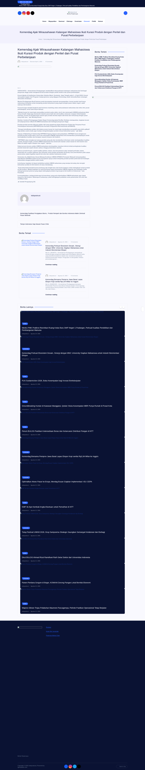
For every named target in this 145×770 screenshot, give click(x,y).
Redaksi (48, 676)
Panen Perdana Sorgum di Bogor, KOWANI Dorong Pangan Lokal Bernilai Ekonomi (56, 631)
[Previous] (120, 356)
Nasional (61, 21)
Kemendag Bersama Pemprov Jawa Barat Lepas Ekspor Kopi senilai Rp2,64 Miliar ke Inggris (60, 505)
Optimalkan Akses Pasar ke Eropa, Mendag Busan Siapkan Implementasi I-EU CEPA (57, 530)
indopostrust (24, 61)
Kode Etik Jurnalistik (52, 680)
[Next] (123, 356)
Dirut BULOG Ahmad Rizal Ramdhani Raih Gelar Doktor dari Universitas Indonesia (56, 606)
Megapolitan (52, 21)
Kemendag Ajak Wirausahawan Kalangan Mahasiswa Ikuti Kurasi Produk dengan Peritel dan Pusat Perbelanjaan (75, 39)
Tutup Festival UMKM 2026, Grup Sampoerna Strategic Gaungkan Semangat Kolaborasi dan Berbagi (63, 581)
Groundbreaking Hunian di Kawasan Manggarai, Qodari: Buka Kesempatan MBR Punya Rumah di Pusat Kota (109, 81)
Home (44, 21)
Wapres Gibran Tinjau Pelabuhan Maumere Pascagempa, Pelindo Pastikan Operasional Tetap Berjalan (64, 657)
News (25, 372)
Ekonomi (87, 21)
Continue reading (51, 264)
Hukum (100, 21)
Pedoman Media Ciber (53, 684)
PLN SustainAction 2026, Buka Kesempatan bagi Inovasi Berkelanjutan (51, 430)
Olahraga (69, 21)
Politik (94, 21)
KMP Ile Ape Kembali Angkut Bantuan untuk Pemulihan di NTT (47, 556)
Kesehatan (78, 21)
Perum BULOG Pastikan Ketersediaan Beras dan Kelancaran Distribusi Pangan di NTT (57, 480)
